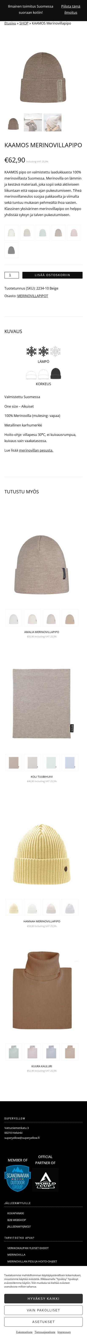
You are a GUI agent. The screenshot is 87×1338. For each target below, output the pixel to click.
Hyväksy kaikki (44, 1298)
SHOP (24, 23)
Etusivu (10, 23)
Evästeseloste (24, 1332)
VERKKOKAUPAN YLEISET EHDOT (28, 1248)
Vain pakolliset (43, 1310)
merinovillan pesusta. (36, 450)
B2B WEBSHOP (16, 1220)
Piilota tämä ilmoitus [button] (70, 9)
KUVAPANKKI (15, 1213)
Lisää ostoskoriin (52, 275)
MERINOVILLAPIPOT (32, 296)
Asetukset (43, 1322)
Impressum (64, 1332)
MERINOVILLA (16, 1254)
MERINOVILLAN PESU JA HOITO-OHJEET (32, 1261)
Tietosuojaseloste (45, 1332)
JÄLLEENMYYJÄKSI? (19, 1226)
